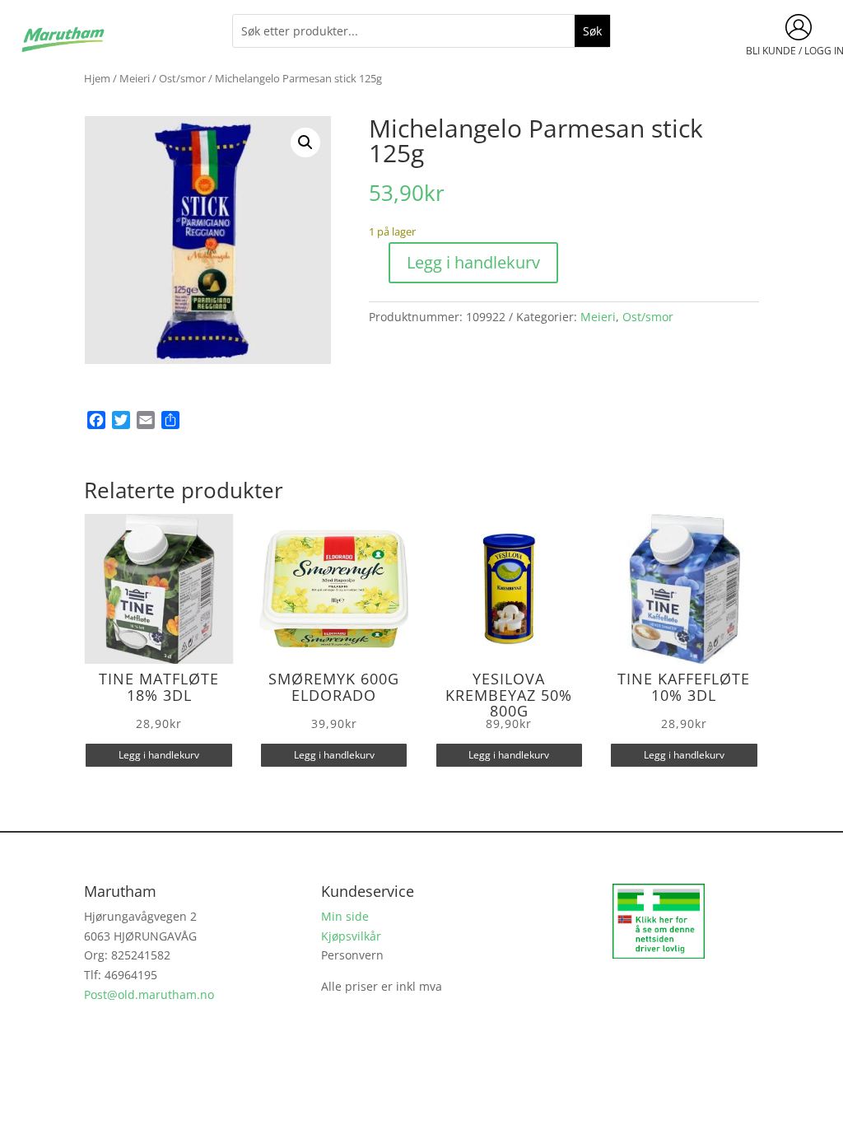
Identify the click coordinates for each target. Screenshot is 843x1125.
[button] (305, 142)
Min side (345, 916)
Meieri (134, 78)
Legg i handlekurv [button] (159, 755)
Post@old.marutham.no (149, 994)
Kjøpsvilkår (351, 936)
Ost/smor (182, 78)
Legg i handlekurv (473, 262)
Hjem (97, 78)
